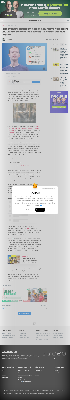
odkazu (42, 205)
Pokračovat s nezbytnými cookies (48, 188)
